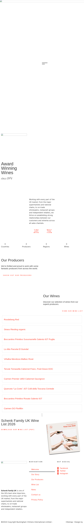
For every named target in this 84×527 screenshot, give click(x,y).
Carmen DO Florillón (13, 408)
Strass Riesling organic (15, 329)
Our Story (35, 474)
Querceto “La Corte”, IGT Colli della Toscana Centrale (29, 389)
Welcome (35, 469)
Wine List (35, 484)
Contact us (35, 495)
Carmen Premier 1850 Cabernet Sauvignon (24, 379)
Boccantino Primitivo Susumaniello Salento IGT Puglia (29, 339)
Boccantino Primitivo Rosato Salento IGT (23, 398)
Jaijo (3, 524)
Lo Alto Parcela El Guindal (16, 349)
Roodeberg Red (11, 319)
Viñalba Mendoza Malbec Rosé (18, 359)
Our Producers (37, 479)
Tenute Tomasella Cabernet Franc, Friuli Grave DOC (28, 369)
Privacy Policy (37, 500)
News (33, 489)
